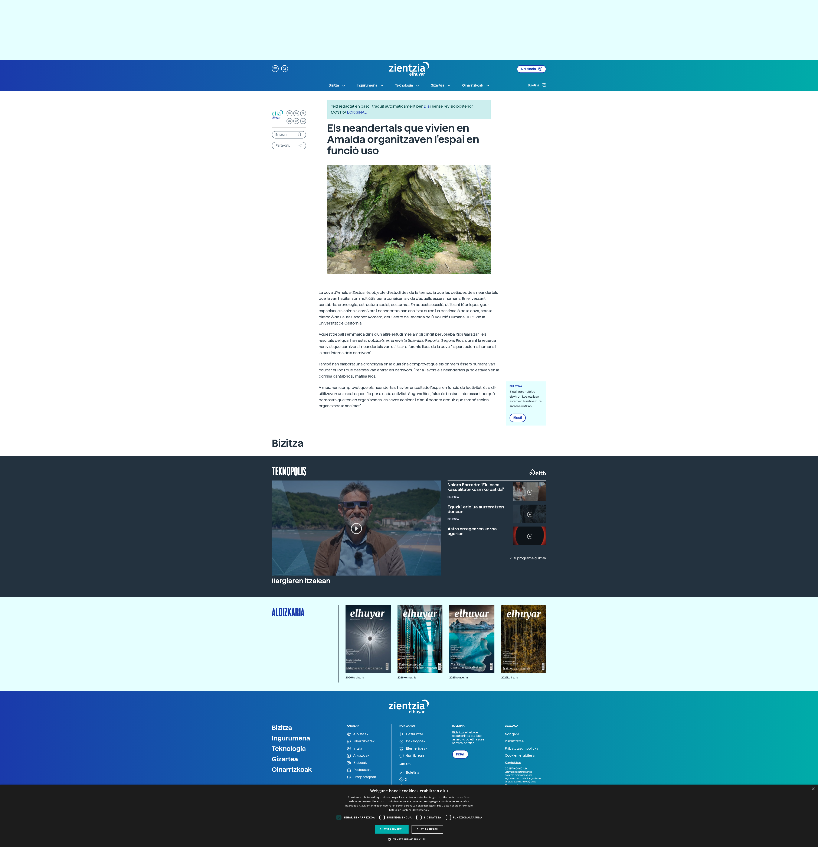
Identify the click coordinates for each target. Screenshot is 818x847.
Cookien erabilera (519, 755)
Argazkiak (361, 755)
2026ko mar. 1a (406, 677)
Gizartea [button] (437, 85)
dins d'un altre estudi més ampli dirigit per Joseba (410, 334)
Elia (426, 106)
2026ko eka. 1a (355, 677)
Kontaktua (513, 763)
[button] (275, 68)
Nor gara (512, 734)
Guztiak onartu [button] (392, 829)
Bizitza (282, 728)
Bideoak (360, 763)
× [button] (813, 789)
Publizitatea (514, 741)
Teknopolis (289, 470)
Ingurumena (291, 738)
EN (289, 121)
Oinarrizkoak (292, 769)
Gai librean (414, 755)
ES (296, 113)
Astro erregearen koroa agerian (472, 531)
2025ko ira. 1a (509, 677)
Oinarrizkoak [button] (472, 85)
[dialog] (409, 816)
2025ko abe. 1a (458, 677)
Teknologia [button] (404, 85)
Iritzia (357, 748)
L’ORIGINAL (357, 112)
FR (303, 113)
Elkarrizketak (363, 741)
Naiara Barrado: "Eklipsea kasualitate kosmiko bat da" (476, 487)
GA (303, 121)
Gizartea (285, 759)
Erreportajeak (364, 777)
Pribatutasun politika (521, 748)
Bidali (517, 418)
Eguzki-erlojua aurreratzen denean (476, 509)
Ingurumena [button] (367, 85)
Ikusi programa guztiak (527, 558)
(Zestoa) (358, 292)
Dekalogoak (415, 741)
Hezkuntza (414, 734)
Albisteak (360, 734)
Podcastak (362, 770)
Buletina (534, 85)
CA (296, 121)
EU (289, 113)
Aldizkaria (529, 69)
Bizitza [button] (334, 85)
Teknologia (289, 748)
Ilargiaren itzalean (301, 581)
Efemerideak (416, 748)
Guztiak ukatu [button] (427, 829)
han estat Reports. (395, 340)
